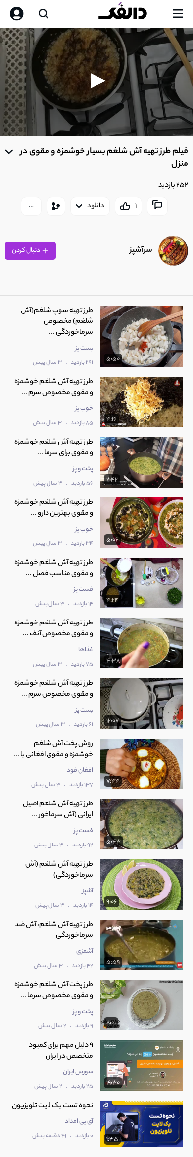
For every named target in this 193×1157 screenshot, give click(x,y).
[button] (96, 80)
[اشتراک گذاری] (56, 206)
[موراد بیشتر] (31, 206)
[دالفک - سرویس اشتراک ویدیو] (130, 13)
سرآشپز (141, 250)
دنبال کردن (26, 250)
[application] (96, 82)
